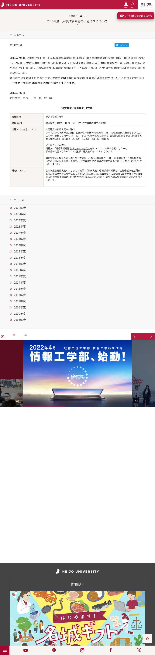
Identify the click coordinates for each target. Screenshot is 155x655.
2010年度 (20, 307)
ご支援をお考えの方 (138, 16)
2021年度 (20, 239)
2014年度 (20, 282)
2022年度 (20, 233)
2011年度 (20, 301)
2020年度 (20, 245)
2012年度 (20, 295)
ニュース (19, 34)
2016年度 (20, 270)
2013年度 (20, 289)
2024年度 (20, 220)
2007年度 (20, 320)
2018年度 (20, 257)
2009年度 (20, 313)
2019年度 (20, 251)
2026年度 (20, 208)
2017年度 (20, 264)
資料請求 (76, 584)
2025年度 (20, 214)
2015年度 (20, 276)
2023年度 (20, 226)
